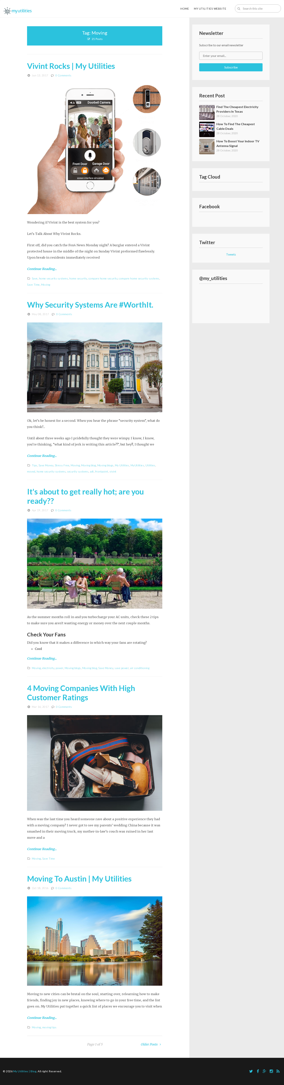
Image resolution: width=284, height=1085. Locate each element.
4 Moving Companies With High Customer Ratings (81, 692)
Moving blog (88, 465)
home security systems (53, 278)
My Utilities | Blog (25, 1071)
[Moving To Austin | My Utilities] (94, 941)
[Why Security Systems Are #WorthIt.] (94, 367)
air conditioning (139, 668)
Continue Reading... (42, 269)
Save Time (33, 284)
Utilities (150, 465)
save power (122, 668)
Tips (34, 465)
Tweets (231, 254)
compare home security (103, 278)
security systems (77, 471)
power (59, 668)
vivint (113, 471)
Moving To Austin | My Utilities (79, 878)
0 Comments (63, 75)
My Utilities (122, 465)
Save (35, 278)
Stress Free (62, 465)
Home (184, 8)
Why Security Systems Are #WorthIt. (90, 304)
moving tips (49, 1027)
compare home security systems (139, 278)
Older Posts (149, 1044)
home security (78, 278)
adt (92, 471)
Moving (45, 284)
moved (31, 471)
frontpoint (101, 471)
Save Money (46, 465)
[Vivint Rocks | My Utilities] (94, 148)
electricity (48, 668)
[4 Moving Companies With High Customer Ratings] (94, 762)
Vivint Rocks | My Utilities (71, 66)
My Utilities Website (210, 8)
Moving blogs (105, 465)
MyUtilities (137, 465)
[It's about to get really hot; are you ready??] (94, 563)
